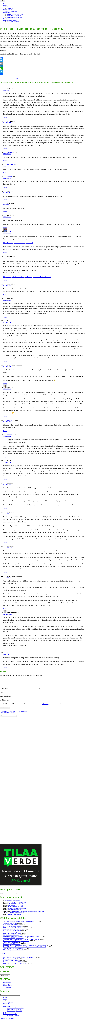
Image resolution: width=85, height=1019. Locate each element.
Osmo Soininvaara (9, 79)
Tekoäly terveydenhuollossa (10, 942)
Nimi (2, 692)
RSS (3, 953)
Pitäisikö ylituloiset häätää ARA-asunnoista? (14, 927)
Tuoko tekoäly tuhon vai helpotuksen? (13, 948)
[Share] (42, 74)
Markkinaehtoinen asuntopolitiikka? (16, 908)
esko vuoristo (11, 420)
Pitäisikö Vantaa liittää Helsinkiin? (12, 933)
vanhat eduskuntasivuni (13, 21)
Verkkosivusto (5, 700)
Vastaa (5, 117)
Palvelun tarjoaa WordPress (7, 1018)
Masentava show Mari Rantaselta (12, 930)
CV (8, 6)
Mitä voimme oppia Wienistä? (12, 900)
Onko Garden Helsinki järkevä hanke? (13, 938)
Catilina (9, 176)
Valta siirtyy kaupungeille (14, 909)
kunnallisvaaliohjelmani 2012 (14, 15)
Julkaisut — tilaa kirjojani (10, 11)
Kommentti (4, 688)
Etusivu (5, 3)
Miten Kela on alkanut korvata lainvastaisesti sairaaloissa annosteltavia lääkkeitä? (24, 947)
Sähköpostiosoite (6, 696)
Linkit (4, 18)
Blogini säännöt (7, 9)
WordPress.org (7, 987)
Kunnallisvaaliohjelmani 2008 (14, 17)
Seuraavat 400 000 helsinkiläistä (15, 14)
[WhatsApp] (42, 68)
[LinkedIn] (42, 66)
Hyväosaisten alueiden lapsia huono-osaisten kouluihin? (18, 932)
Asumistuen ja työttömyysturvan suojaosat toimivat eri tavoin (28, 911)
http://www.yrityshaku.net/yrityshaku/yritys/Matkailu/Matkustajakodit (27, 277)
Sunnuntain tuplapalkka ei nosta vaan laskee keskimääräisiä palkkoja (21, 939)
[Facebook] (42, 58)
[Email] (42, 63)
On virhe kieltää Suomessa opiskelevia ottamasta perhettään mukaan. (21, 936)
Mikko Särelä (11, 164)
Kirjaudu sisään (7, 982)
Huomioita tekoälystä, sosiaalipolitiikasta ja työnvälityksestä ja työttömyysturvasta (24, 945)
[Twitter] (42, 60)
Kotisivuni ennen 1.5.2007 (10, 20)
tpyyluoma (10, 152)
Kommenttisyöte (7, 985)
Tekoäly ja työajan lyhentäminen (11, 944)
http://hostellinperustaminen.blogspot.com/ (18, 243)
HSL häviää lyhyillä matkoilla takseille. (13, 950)
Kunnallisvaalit (7, 12)
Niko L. (9, 231)
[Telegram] (42, 71)
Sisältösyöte (6, 984)
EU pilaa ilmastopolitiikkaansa (15, 906)
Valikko (2, 0)
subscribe (45, 704)
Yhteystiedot (10, 8)
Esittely (5, 5)
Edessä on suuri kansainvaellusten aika (13, 929)
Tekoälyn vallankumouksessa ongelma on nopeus (16, 941)
